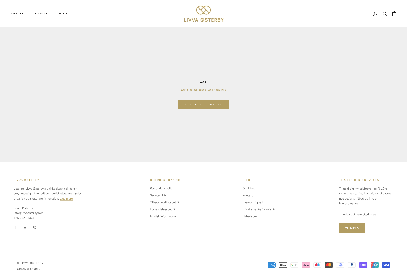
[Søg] (385, 13)
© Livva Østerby (30, 263)
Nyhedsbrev (250, 216)
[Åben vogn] (394, 13)
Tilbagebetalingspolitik (165, 202)
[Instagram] (25, 227)
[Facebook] (15, 227)
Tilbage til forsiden (203, 104)
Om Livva (249, 188)
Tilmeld (352, 228)
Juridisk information (163, 216)
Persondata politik (162, 188)
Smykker (18, 13)
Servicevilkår (158, 195)
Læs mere (66, 199)
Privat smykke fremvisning (260, 209)
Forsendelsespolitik (163, 209)
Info (63, 13)
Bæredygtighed (253, 202)
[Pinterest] (34, 227)
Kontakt (42, 13)
